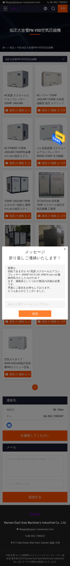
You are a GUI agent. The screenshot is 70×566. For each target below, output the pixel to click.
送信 (35, 313)
